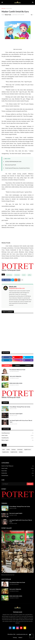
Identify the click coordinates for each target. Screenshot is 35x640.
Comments (28, 365)
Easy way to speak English (16, 413)
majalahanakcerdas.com (22, 634)
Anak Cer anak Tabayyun (17, 466)
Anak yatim (17, 470)
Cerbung (13, 449)
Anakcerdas (17, 473)
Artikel (8, 449)
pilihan (29, 275)
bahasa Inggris (17, 440)
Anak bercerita (17, 438)
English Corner (27, 449)
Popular (6, 365)
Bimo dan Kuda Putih (10, 165)
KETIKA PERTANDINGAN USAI (13, 161)
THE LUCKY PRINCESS (15, 376)
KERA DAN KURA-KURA (16, 383)
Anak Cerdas (9, 8)
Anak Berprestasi (17, 433)
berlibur (21, 452)
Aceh (3, 449)
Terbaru (17, 365)
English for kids (14, 452)
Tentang (15, 637)
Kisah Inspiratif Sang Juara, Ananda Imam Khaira (17, 168)
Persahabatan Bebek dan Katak (17, 369)
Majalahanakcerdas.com (17, 288)
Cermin (23, 275)
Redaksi (20, 637)
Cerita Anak (17, 275)
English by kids (5, 452)
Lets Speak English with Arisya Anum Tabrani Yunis (21, 421)
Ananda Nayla (17, 475)
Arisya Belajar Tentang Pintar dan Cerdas (20, 406)
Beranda (3, 8)
